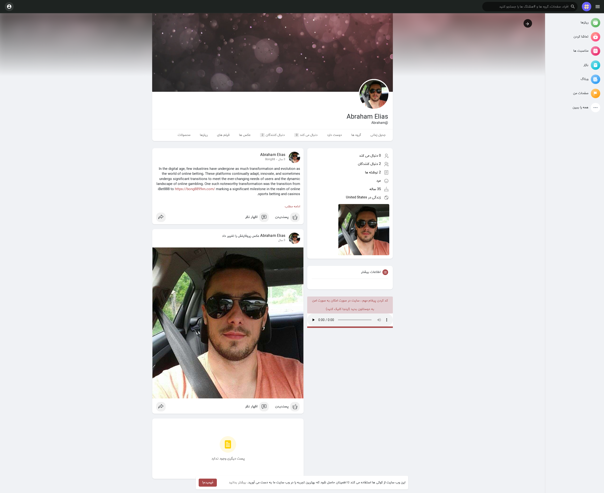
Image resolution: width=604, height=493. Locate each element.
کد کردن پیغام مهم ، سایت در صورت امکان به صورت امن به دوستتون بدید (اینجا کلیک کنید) (350, 305)
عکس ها (245, 135)
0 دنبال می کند (370, 156)
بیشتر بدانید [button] (237, 482)
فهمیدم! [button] (207, 482)
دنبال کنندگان (273, 135)
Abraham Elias (272, 155)
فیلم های (223, 135)
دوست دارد (334, 135)
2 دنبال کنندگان (369, 164)
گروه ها (356, 135)
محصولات (184, 135)
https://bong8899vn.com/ (195, 189)
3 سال (281, 159)
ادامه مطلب (292, 206)
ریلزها (204, 135)
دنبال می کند (307, 135)
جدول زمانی (378, 135)
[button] (530, 6)
